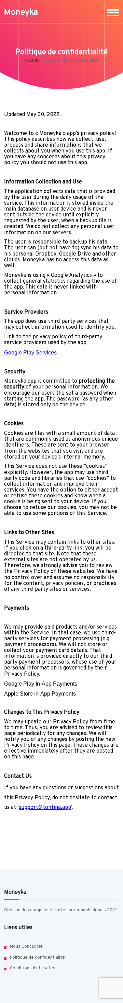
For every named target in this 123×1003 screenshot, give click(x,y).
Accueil (31, 61)
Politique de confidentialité (37, 957)
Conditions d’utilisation (33, 968)
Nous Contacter (26, 946)
